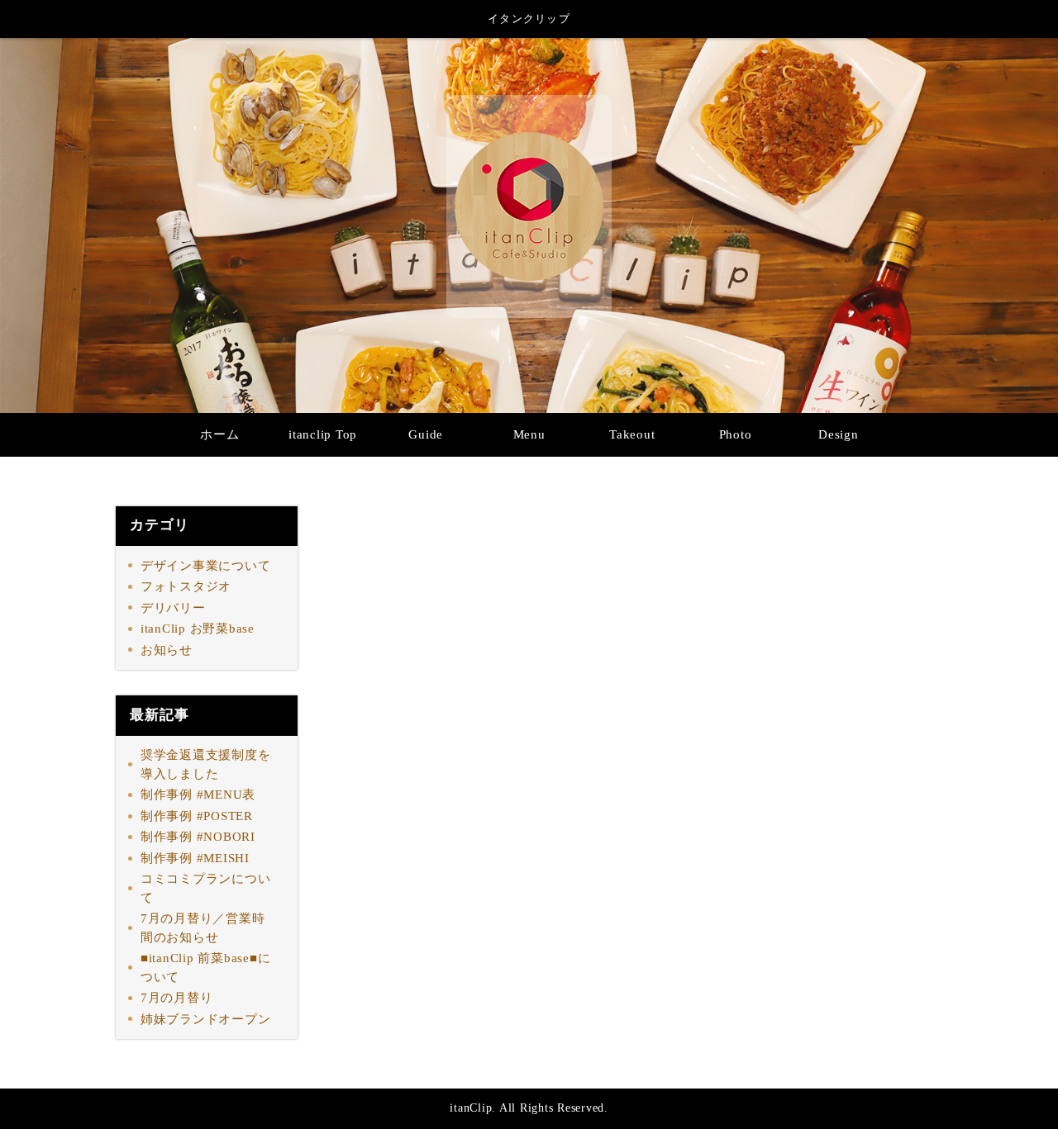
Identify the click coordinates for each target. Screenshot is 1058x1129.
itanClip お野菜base (198, 628)
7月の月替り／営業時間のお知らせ (203, 928)
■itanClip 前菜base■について (206, 967)
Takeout (632, 434)
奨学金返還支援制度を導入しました (206, 764)
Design (838, 434)
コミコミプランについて (206, 888)
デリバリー (173, 607)
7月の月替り (177, 997)
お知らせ (167, 650)
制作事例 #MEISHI (195, 858)
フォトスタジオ (186, 586)
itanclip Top (322, 434)
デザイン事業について (206, 565)
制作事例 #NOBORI (198, 836)
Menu (529, 434)
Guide (425, 434)
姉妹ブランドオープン (206, 1019)
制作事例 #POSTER (197, 816)
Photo (735, 434)
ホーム (219, 434)
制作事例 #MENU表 (198, 794)
